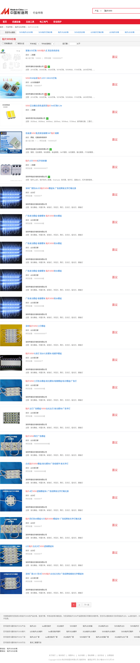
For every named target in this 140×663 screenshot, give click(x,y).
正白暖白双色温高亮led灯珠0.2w (44, 105)
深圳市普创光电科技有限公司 (36, 204)
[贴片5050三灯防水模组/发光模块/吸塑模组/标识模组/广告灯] (11, 390)
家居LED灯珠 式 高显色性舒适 (42, 50)
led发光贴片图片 (54, 631)
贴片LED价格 (129, 32)
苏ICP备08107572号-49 (105, 659)
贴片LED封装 (87, 626)
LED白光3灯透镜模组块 (40, 546)
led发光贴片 (46, 626)
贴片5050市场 (20, 27)
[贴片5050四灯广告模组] (11, 445)
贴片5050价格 (12, 649)
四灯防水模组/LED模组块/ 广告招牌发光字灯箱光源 (53, 518)
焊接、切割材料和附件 (38, 137)
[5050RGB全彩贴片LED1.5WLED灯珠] (11, 87)
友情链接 (110, 655)
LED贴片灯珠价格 (97, 32)
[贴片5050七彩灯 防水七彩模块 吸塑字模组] (11, 362)
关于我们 (52, 655)
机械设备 (16, 21)
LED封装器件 (35, 82)
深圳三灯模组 (35, 326)
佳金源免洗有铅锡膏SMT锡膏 (42, 133)
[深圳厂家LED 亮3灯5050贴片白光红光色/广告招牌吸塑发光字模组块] (11, 583)
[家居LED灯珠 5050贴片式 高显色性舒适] (11, 60)
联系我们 (62, 655)
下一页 (86, 605)
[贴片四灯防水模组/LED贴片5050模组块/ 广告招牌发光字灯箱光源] (11, 528)
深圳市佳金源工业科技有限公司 (37, 149)
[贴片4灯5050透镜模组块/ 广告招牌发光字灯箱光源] (11, 500)
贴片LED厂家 (35, 637)
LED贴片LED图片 (36, 631)
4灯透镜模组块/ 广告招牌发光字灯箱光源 (47, 491)
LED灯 (32, 192)
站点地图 (81, 655)
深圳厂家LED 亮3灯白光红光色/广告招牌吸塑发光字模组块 (55, 573)
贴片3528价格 (63, 32)
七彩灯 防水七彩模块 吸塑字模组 (44, 353)
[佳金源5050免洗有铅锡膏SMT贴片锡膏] (11, 142)
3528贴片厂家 (68, 637)
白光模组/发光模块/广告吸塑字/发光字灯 (47, 463)
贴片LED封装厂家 (102, 637)
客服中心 (71, 655)
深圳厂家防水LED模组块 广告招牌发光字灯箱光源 (51, 188)
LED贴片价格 (114, 32)
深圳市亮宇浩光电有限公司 (35, 118)
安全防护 (57, 21)
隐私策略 (91, 655)
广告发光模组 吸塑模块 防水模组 (44, 215)
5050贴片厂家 (85, 637)
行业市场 (38, 12)
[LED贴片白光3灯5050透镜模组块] (11, 555)
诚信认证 (21, 43)
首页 (5, 21)
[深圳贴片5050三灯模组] (11, 335)
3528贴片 (60, 626)
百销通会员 (8, 43)
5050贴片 (73, 626)
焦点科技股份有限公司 (70, 659)
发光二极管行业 (35, 642)
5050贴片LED (119, 626)
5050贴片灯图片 (127, 631)
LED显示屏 (34, 220)
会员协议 (100, 655)
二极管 (32, 55)
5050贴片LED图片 (108, 631)
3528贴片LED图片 (89, 631)
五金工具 (30, 21)
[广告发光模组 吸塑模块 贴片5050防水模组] (11, 225)
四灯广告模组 (35, 436)
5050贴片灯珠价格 (45, 32)
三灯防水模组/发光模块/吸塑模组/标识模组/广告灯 (51, 381)
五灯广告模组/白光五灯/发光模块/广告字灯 (48, 408)
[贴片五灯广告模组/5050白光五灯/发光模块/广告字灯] (11, 418)
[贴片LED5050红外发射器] (11, 170)
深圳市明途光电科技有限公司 (36, 177)
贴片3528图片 (71, 631)
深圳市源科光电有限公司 (35, 66)
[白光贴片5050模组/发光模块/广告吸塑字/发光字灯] (11, 473)
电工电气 (44, 21)
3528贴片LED (103, 626)
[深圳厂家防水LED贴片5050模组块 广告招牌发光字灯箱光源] (11, 197)
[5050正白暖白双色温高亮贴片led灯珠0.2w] (11, 115)
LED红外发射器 (36, 160)
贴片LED (33, 626)
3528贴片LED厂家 (121, 637)
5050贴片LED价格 (26, 32)
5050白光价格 (79, 32)
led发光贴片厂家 (51, 637)
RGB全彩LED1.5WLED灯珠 (41, 78)
